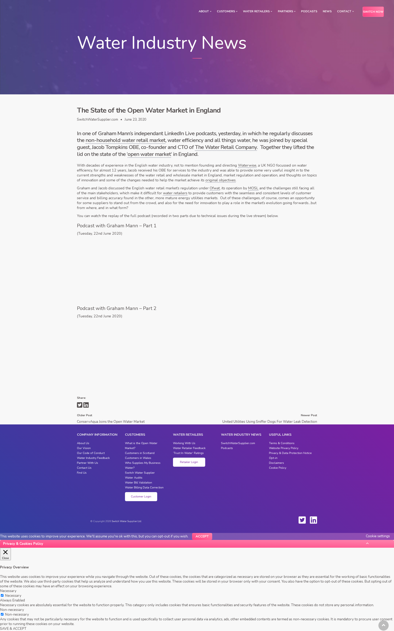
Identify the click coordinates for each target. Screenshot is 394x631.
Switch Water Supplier (140, 473)
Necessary (13, 595)
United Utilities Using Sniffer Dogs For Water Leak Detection (269, 421)
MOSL (253, 188)
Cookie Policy (277, 468)
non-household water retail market (125, 140)
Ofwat (215, 188)
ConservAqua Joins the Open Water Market (111, 421)
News (327, 11)
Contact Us (84, 468)
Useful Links (280, 434)
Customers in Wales (138, 458)
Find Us (82, 473)
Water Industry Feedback (93, 458)
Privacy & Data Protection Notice (290, 453)
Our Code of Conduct (91, 453)
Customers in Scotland (140, 453)
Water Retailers (256, 11)
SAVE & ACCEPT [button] (13, 628)
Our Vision (84, 448)
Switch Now (373, 12)
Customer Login (141, 496)
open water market (149, 154)
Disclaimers (276, 463)
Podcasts (309, 11)
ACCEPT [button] (202, 536)
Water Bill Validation (138, 483)
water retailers (175, 193)
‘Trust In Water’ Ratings (188, 453)
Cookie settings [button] (378, 536)
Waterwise (247, 165)
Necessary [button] (8, 591)
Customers (226, 11)
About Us (83, 443)
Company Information (97, 434)
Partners (285, 11)
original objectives (220, 180)
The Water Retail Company (226, 147)
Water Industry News (241, 434)
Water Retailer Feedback (189, 448)
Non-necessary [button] (12, 609)
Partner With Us (87, 463)
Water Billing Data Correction (144, 487)
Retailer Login (189, 462)
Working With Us (184, 443)
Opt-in (273, 458)
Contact (344, 11)
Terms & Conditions (281, 443)
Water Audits (133, 478)
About (204, 11)
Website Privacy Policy (283, 448)
